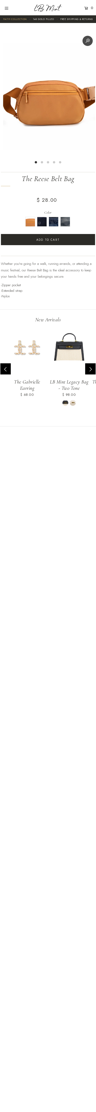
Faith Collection (15, 19)
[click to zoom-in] (87, 41)
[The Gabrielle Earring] (27, 349)
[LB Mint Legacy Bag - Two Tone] (69, 349)
